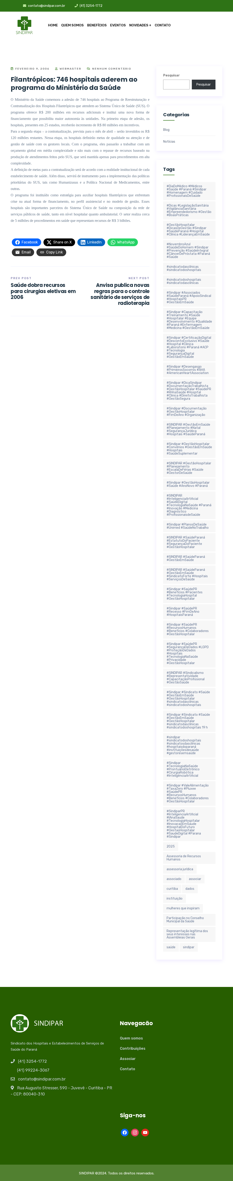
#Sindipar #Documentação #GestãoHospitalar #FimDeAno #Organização (187, 412)
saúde (171, 947)
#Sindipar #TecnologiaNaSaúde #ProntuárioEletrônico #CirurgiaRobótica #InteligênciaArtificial (183, 769)
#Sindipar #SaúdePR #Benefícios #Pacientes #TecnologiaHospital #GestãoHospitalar (185, 594)
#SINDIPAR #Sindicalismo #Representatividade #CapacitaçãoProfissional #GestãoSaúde (186, 677)
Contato (163, 25)
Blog (166, 130)
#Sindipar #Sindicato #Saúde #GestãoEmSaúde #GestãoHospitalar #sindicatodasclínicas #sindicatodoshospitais (188, 698)
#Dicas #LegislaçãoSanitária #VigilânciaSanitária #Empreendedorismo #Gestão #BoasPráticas (189, 210)
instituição (174, 898)
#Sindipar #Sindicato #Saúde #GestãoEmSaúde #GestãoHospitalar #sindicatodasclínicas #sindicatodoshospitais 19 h (188, 721)
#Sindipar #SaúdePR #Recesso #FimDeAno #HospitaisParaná (183, 612)
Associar (128, 1059)
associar (195, 879)
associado (174, 879)
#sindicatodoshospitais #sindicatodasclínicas (184, 281)
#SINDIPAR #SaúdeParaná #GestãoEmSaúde (186, 558)
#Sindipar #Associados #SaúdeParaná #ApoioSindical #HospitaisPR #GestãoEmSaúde (189, 297)
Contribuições (132, 1048)
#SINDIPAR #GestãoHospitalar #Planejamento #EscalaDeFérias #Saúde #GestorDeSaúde (189, 468)
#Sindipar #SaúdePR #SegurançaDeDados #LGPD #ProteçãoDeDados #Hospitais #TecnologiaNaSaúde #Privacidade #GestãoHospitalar (188, 653)
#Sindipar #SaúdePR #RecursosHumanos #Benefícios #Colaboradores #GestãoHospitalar (188, 629)
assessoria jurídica (180, 869)
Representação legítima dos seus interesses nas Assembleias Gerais (187, 934)
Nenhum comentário (111, 68)
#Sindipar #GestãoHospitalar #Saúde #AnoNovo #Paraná (188, 484)
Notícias (169, 141)
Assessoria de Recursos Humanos (184, 857)
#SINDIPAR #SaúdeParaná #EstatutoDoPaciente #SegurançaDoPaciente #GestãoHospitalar (186, 542)
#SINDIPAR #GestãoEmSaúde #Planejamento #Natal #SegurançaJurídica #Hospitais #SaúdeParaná (188, 429)
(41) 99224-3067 (33, 1070)
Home (53, 25)
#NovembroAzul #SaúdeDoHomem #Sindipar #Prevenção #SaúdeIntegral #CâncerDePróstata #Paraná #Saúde (188, 250)
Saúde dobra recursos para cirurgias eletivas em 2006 (43, 291)
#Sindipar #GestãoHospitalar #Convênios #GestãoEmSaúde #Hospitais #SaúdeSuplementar (189, 448)
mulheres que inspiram (183, 908)
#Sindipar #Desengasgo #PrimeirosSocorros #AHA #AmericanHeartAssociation (188, 370)
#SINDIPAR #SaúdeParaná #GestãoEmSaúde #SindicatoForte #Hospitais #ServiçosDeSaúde (187, 574)
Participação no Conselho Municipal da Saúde (185, 919)
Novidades (138, 25)
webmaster (69, 68)
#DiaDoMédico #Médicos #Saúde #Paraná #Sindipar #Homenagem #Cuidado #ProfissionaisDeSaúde (186, 191)
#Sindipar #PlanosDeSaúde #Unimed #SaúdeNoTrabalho (188, 526)
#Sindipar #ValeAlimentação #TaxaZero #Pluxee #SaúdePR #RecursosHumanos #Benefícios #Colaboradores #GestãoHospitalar (188, 793)
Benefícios (97, 25)
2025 (171, 846)
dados (189, 889)
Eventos (118, 25)
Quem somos (72, 25)
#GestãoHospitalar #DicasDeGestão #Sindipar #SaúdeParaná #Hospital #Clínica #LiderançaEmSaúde (188, 229)
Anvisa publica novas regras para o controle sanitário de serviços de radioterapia (120, 294)
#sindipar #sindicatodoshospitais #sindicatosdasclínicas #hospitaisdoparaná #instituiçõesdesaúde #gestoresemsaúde (184, 745)
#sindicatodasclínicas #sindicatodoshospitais (184, 268)
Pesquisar (171, 75)
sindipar (188, 947)
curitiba (172, 889)
